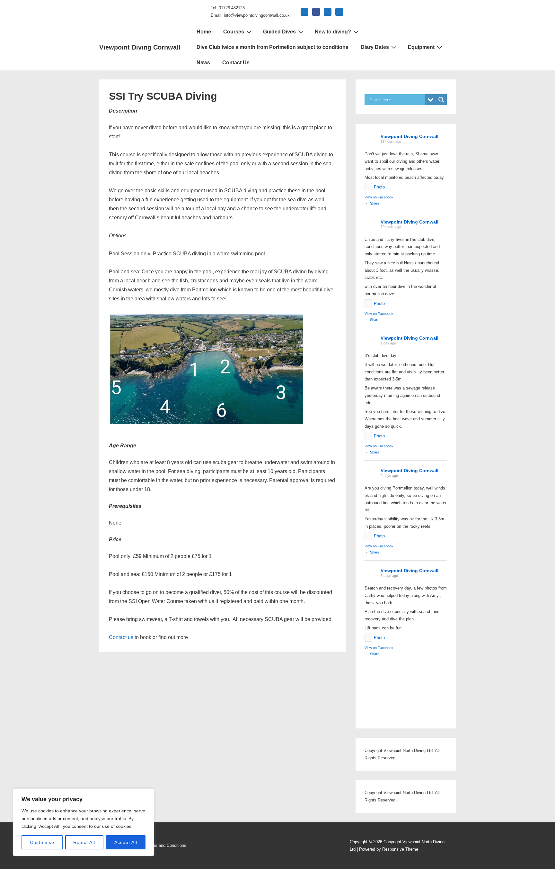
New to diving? (333, 31)
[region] (83, 822)
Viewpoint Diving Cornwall (140, 47)
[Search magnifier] (441, 99)
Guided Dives (279, 31)
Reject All (84, 842)
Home (204, 31)
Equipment (421, 47)
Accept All (125, 842)
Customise (42, 842)
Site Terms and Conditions (161, 845)
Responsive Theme (400, 849)
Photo (379, 187)
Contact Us (236, 62)
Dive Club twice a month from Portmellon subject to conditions (272, 47)
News (203, 62)
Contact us (122, 637)
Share (374, 203)
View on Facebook (379, 197)
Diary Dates (375, 47)
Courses (233, 31)
